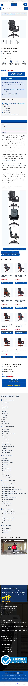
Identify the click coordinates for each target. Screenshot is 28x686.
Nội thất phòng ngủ (6, 470)
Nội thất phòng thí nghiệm (8, 499)
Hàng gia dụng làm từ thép (8, 518)
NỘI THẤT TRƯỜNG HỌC (9, 480)
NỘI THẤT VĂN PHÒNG (11, 13)
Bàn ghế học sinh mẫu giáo (8, 485)
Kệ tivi (3, 466)
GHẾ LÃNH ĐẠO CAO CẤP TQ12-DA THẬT (20, 301)
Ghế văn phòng (20, 13)
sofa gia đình (5, 458)
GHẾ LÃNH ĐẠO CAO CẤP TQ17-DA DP (20, 350)
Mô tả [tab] (3, 121)
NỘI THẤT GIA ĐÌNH (7, 455)
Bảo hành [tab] (4, 132)
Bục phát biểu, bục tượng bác (8, 433)
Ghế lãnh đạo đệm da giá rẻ (8, 136)
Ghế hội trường (5, 429)
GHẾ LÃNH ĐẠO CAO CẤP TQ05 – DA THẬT (20, 325)
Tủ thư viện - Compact (7, 505)
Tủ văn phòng (5, 417)
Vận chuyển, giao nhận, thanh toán (9, 610)
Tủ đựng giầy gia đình (7, 475)
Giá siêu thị (4, 448)
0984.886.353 (7, 110)
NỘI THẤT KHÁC (7, 525)
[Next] (24, 29)
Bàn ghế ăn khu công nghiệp (8, 446)
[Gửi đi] (25, 8)
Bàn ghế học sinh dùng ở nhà (8, 483)
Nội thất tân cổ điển (6, 530)
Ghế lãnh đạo (6, 249)
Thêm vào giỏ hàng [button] (7, 282)
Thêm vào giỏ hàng (16, 73)
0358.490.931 (7, 108)
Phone (10, 684)
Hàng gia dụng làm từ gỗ (7, 520)
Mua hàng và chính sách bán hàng (9, 606)
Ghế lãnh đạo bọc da (10, 14)
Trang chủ (4, 13)
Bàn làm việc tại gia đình (7, 477)
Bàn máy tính (5, 409)
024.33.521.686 (7, 112)
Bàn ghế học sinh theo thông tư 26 (9, 491)
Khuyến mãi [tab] (4, 126)
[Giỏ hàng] (25, 4)
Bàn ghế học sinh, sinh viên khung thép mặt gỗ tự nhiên (14, 493)
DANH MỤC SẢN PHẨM (10, 396)
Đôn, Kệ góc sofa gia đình (7, 462)
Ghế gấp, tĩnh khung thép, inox (8, 511)
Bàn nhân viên (5, 407)
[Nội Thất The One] (14, 4)
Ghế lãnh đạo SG (22, 249)
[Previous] (3, 29)
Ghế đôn (4, 516)
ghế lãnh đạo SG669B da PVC (18, 165)
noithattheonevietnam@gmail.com (11, 114)
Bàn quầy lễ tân (5, 442)
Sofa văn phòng (5, 423)
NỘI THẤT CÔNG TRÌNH (8, 426)
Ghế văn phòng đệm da (6, 254)
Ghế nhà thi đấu (5, 440)
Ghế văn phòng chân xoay (14, 251)
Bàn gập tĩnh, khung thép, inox (8, 513)
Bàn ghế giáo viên (6, 495)
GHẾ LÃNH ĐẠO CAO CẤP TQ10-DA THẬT (20, 276)
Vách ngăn (4, 415)
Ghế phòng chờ (5, 435)
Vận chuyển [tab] (4, 129)
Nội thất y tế (5, 532)
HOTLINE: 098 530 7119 (14, 385)
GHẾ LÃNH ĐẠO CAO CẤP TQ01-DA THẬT (6, 276)
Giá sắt (3, 421)
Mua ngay (14, 380)
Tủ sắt (3, 419)
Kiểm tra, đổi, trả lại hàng (7, 612)
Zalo (24, 684)
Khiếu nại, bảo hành (5, 614)
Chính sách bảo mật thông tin (8, 608)
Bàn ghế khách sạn (6, 452)
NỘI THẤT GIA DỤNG (8, 509)
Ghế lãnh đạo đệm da (14, 249)
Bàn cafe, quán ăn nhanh (7, 450)
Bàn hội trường (5, 431)
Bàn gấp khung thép (6, 444)
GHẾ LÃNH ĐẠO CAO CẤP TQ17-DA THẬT (6, 350)
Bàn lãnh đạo (5, 405)
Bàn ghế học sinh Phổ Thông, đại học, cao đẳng (12, 489)
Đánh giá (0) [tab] (4, 123)
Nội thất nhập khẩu (6, 528)
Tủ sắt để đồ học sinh (6, 503)
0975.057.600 (7, 106)
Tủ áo (3, 472)
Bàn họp (4, 411)
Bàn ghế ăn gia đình (6, 468)
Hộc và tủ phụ (5, 413)
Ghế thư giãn (5, 464)
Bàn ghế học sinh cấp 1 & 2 (8, 487)
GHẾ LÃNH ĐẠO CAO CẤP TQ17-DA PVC (6, 325)
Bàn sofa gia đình (6, 460)
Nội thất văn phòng (15, 254)
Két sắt (4, 522)
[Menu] (2, 5)
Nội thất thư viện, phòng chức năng (9, 497)
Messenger (17, 684)
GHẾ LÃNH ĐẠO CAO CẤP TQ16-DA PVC (6, 301)
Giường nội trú (5, 501)
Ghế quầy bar (5, 437)
